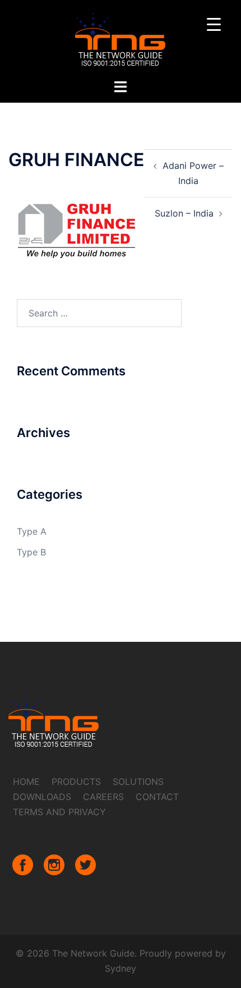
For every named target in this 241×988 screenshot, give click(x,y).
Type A (32, 531)
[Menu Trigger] (213, 23)
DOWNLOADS (42, 796)
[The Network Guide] (120, 38)
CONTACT (157, 796)
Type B (31, 552)
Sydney (120, 968)
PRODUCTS (76, 781)
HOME (26, 781)
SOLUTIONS (138, 781)
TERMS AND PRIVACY (59, 811)
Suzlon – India (184, 213)
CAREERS (103, 796)
